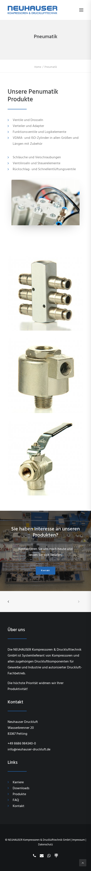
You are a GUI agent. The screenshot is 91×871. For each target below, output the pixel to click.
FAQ (16, 800)
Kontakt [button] (45, 570)
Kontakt (18, 806)
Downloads (21, 788)
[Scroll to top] (82, 862)
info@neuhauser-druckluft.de (29, 749)
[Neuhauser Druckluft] (32, 10)
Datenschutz (45, 844)
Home (37, 67)
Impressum (78, 840)
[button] (81, 10)
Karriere (18, 782)
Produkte (19, 794)
